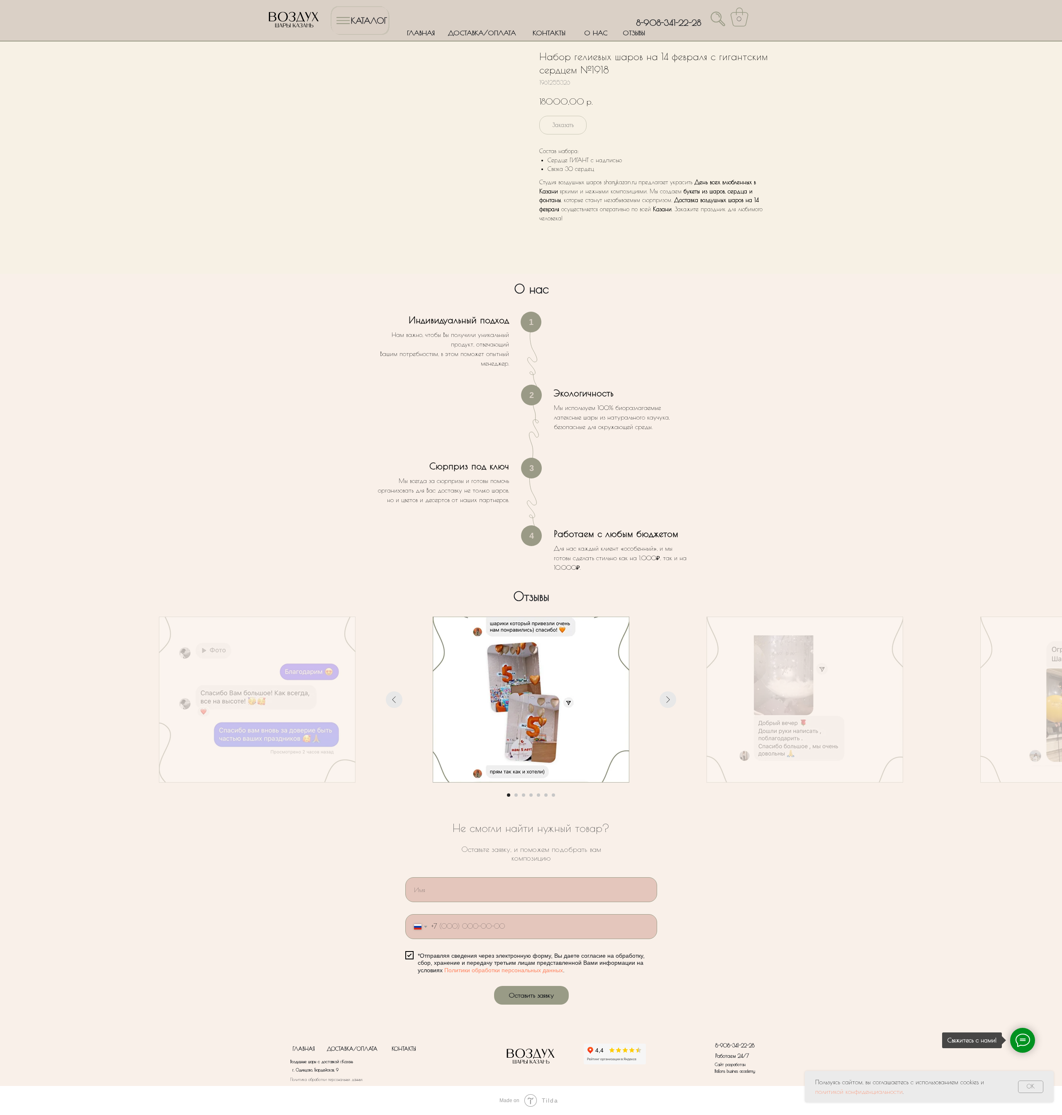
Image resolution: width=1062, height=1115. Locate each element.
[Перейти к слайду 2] (516, 795)
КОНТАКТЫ (549, 33)
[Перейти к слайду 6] (546, 795)
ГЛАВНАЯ (421, 33)
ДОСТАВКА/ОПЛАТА (482, 33)
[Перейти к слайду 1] (508, 795)
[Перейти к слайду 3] (523, 795)
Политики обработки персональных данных (503, 970)
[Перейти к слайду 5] (538, 795)
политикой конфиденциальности (859, 1091)
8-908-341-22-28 (668, 22)
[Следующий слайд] (668, 699)
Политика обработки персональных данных (326, 1079)
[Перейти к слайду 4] (531, 795)
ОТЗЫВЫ (634, 33)
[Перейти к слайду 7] (553, 795)
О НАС (595, 33)
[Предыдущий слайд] (394, 699)
